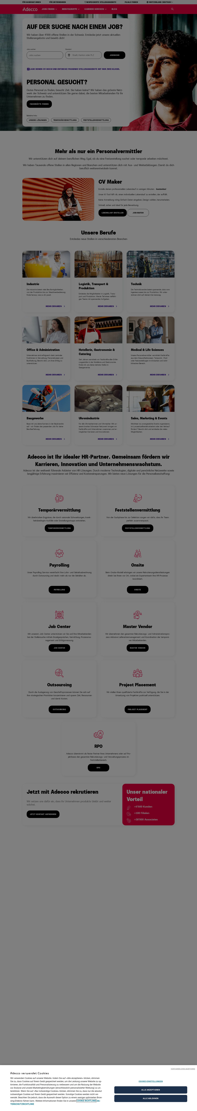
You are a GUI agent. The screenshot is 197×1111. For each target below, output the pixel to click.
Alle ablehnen (151, 1098)
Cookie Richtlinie (86, 1100)
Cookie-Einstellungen (151, 1081)
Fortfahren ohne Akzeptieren (183, 1069)
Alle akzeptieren (150, 1090)
